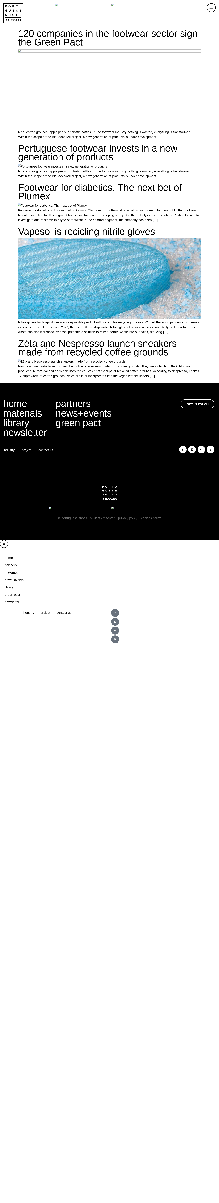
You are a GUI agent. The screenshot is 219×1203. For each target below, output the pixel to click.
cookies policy (151, 518)
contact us (45, 450)
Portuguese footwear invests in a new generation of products (97, 152)
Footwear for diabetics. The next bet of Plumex (100, 192)
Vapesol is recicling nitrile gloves (86, 231)
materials (22, 413)
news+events (82, 413)
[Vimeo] (210, 449)
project (26, 450)
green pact (78, 422)
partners (73, 403)
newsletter (25, 432)
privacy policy (127, 518)
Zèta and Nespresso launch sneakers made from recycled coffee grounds (97, 347)
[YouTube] (201, 449)
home (15, 403)
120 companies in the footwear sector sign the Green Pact (108, 37)
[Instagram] (192, 449)
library (16, 422)
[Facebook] (183, 449)
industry (9, 450)
